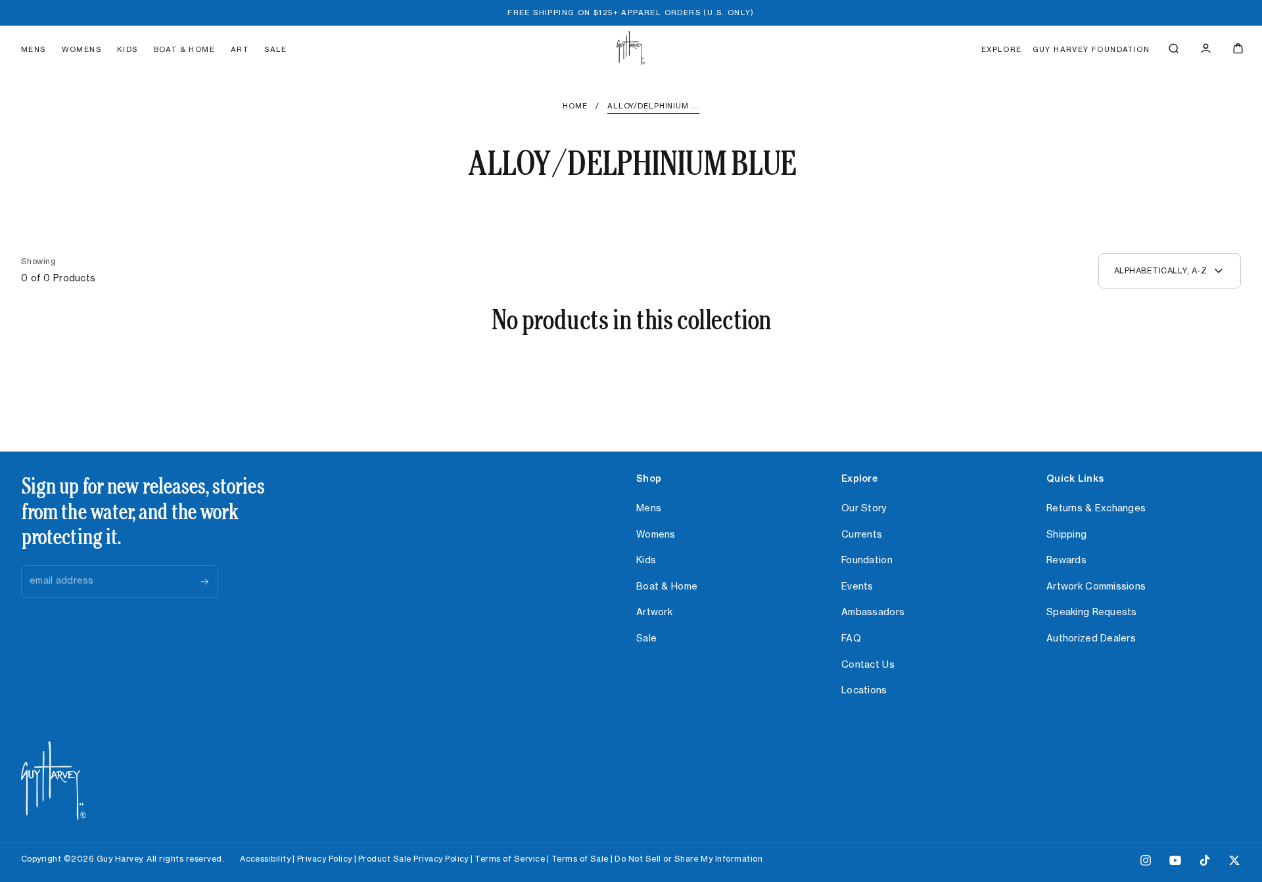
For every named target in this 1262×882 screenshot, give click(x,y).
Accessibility (265, 859)
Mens (648, 508)
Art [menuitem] (239, 49)
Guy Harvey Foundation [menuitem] (1091, 49)
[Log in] (1205, 48)
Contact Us (868, 665)
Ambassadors (872, 612)
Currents (861, 535)
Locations (864, 690)
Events (857, 587)
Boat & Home (666, 587)
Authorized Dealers (1091, 638)
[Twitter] (1234, 863)
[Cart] (1238, 48)
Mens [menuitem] (33, 49)
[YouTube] (1175, 863)
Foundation (867, 560)
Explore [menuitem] (1001, 49)
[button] (1173, 48)
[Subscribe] (204, 581)
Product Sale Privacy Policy (413, 859)
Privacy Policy (324, 859)
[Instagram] (1145, 863)
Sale (646, 638)
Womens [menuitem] (81, 49)
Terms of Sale (580, 859)
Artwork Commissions (1096, 587)
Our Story (864, 508)
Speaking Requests (1091, 612)
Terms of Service (510, 859)
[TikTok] (1204, 863)
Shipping (1066, 535)
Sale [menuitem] (275, 49)
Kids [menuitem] (127, 49)
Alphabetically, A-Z (1160, 271)
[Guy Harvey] (53, 781)
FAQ (851, 638)
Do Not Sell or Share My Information (688, 859)
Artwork (654, 612)
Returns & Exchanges (1096, 508)
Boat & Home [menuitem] (184, 49)
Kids (646, 560)
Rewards (1066, 560)
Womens (656, 535)
